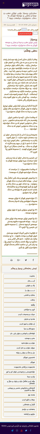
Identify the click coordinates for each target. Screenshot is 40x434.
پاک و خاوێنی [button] (30, 285)
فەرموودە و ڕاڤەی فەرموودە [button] (24, 367)
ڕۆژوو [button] (33, 305)
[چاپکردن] (11, 260)
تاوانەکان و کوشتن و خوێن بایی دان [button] (22, 333)
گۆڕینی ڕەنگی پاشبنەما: (14, 30)
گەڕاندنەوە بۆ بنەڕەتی (25, 34)
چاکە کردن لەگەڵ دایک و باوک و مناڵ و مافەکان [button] (21, 382)
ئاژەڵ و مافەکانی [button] (29, 404)
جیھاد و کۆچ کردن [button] (28, 400)
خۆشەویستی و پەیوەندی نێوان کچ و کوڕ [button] (20, 372)
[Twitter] (26, 260)
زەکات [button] (32, 300)
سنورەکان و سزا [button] (29, 329)
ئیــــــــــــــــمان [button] (31, 281)
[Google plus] (18, 260)
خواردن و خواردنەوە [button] (28, 343)
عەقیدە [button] (32, 276)
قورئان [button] (32, 362)
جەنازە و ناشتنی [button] (29, 295)
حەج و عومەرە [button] (30, 338)
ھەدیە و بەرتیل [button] (29, 319)
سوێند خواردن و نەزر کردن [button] (26, 348)
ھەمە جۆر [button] (31, 395)
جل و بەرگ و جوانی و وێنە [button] (25, 353)
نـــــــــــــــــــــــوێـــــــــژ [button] (30, 290)
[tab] (20, 276)
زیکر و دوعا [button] (31, 377)
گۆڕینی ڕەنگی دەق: (32, 30)
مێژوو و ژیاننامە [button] (29, 414)
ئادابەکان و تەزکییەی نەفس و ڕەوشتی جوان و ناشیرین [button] (21, 389)
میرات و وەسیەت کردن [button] (26, 314)
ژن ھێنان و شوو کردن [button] (27, 324)
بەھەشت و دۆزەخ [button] (28, 409)
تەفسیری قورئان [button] (29, 357)
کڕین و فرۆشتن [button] (29, 309)
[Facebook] (33, 260)
